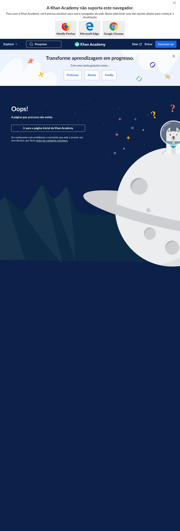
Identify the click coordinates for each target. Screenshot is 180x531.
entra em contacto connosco (52, 140)
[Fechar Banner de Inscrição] (173, 56)
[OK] (174, 3)
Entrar (148, 44)
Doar (135, 44)
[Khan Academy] (90, 44)
